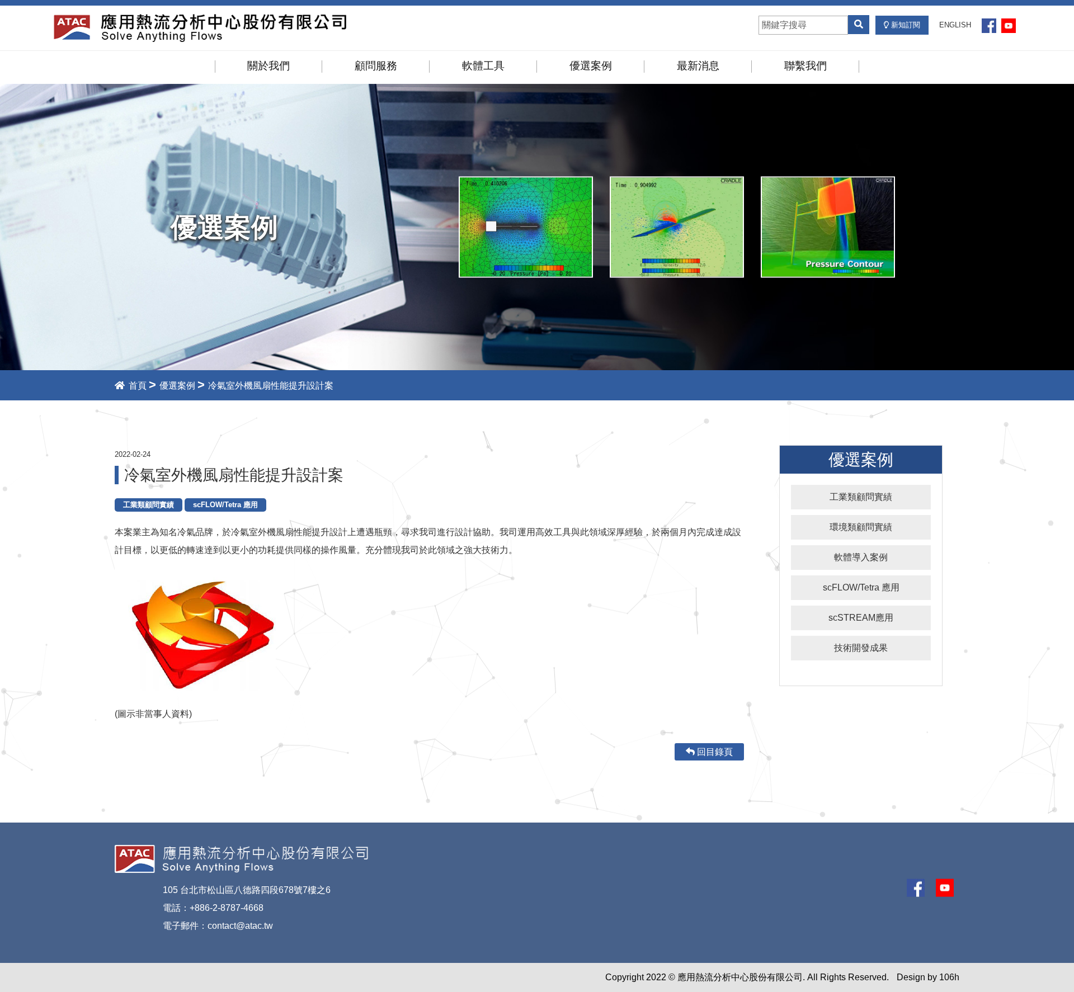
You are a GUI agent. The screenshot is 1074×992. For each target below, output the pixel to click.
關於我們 (268, 66)
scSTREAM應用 (860, 617)
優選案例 (590, 66)
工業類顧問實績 (861, 497)
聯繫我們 (805, 66)
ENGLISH (955, 25)
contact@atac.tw (240, 925)
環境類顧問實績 (861, 527)
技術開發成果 (861, 648)
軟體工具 (483, 66)
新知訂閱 (904, 25)
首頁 (136, 385)
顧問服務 (376, 66)
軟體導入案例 (861, 557)
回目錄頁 (714, 752)
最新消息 (698, 66)
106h (949, 977)
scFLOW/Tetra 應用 (861, 587)
